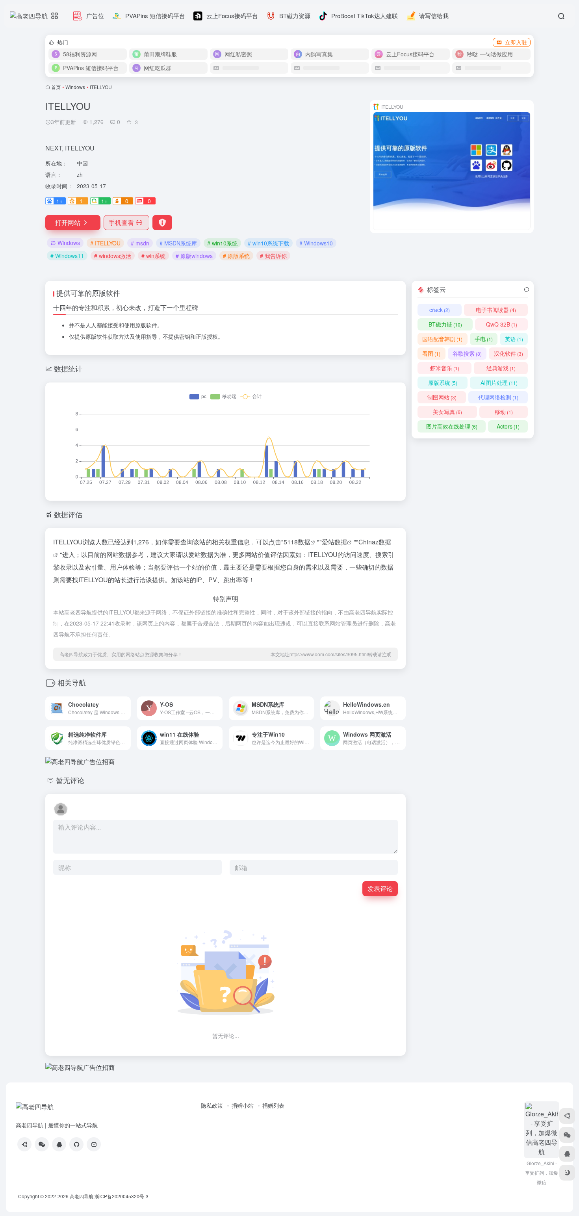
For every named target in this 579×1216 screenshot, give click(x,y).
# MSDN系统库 (178, 243)
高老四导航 (81, 1196)
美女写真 (447, 412)
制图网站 (442, 397)
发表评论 (380, 888)
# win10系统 (222, 243)
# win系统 (153, 256)
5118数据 (297, 541)
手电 (484, 339)
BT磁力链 (445, 324)
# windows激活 (112, 256)
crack (439, 310)
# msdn (140, 243)
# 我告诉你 (273, 256)
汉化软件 (508, 353)
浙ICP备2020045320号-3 (122, 1196)
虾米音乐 (444, 368)
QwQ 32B (501, 324)
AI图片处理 (499, 382)
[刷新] (526, 289)
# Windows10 (316, 243)
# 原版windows (194, 256)
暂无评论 (70, 780)
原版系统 (442, 382)
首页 (56, 87)
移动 (504, 412)
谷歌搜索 (467, 353)
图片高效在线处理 (451, 426)
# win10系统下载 (268, 243)
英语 (514, 339)
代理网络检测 (498, 397)
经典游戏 (501, 368)
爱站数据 (334, 541)
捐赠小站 (243, 1105)
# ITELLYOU (105, 243)
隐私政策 (212, 1105)
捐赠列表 (273, 1105)
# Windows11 (67, 256)
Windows (75, 87)
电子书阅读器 (496, 310)
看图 (431, 353)
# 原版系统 (236, 256)
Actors (508, 426)
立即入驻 (516, 42)
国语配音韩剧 (442, 339)
